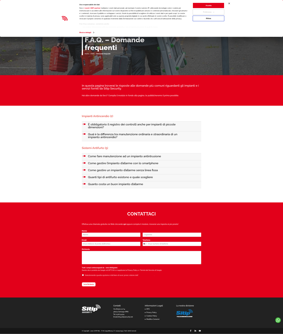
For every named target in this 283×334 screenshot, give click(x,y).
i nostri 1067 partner (92, 8)
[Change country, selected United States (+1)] (145, 244)
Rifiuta (208, 18)
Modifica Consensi (152, 319)
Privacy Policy (132, 270)
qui (124, 224)
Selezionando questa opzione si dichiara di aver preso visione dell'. (119, 275)
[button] (141, 126)
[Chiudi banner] (229, 3)
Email (85, 240)
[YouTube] (200, 331)
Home (87, 54)
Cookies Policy (151, 316)
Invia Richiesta (89, 284)
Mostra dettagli (85, 32)
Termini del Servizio (147, 270)
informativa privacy (146, 275)
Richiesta (86, 249)
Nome (85, 231)
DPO (148, 309)
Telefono (146, 240)
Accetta (208, 5)
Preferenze (207, 12)
